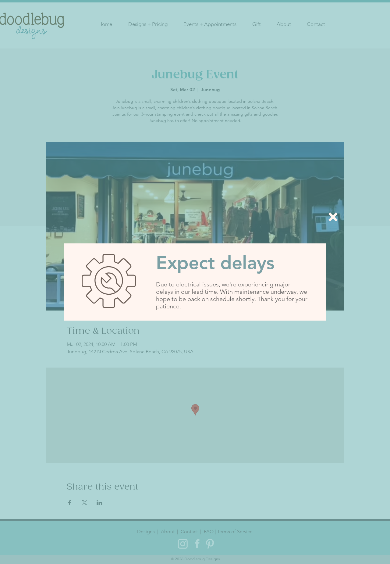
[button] (333, 216)
